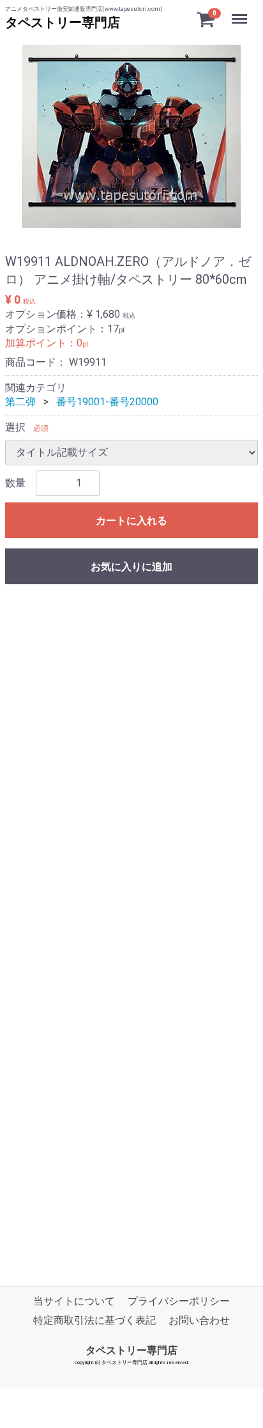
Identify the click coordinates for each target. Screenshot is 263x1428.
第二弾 (20, 402)
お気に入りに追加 (131, 567)
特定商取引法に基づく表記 (94, 1321)
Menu (241, 12)
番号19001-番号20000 (107, 402)
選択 (15, 427)
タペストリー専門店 (62, 22)
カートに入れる (131, 521)
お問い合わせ (199, 1321)
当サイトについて (74, 1301)
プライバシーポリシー (179, 1301)
